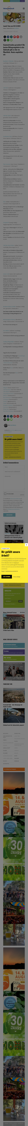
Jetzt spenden (6, 576)
